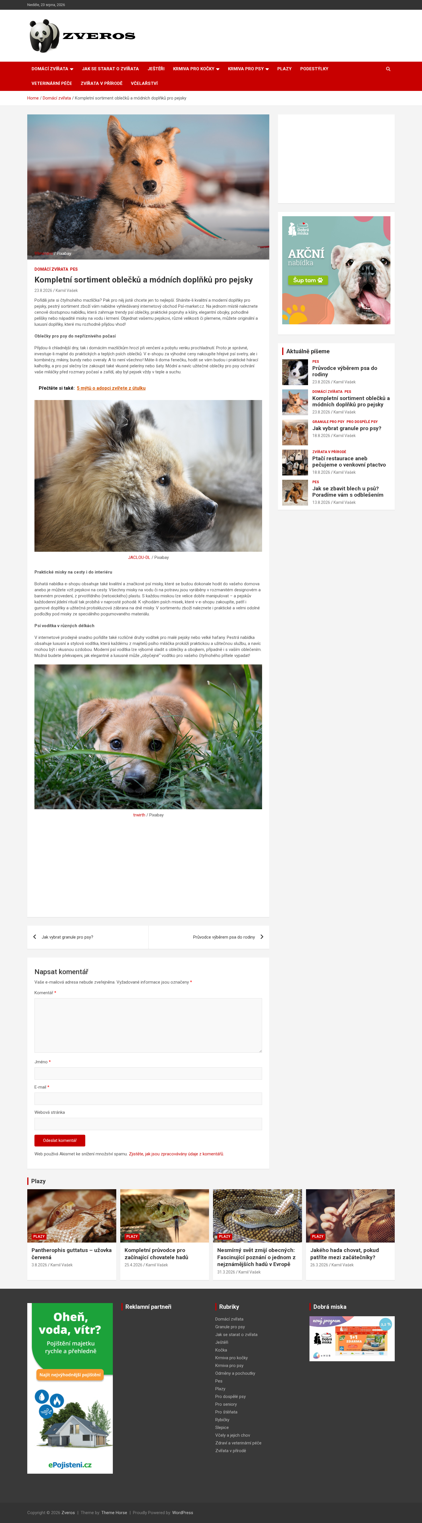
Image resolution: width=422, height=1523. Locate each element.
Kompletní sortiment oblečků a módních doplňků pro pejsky (351, 401)
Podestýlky (314, 68)
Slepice (222, 1427)
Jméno (42, 1061)
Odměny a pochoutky (235, 1373)
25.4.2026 (133, 1265)
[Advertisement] (148, 867)
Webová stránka (49, 1112)
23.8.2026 (43, 290)
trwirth (139, 815)
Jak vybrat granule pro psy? (67, 937)
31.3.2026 (226, 1272)
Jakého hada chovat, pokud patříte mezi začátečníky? (344, 1254)
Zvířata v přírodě (101, 83)
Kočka (221, 1350)
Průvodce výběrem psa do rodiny (224, 937)
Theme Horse (114, 1512)
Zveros (68, 1512)
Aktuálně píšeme (308, 351)
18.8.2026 (321, 435)
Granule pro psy (328, 422)
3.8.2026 (39, 1265)
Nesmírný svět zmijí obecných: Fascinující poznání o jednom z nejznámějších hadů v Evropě (256, 1257)
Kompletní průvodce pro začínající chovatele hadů (156, 1254)
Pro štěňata (226, 1412)
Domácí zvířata (50, 68)
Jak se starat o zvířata (110, 68)
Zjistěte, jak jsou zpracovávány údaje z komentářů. (176, 1154)
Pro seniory (226, 1404)
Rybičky (222, 1419)
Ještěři (156, 68)
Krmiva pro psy (246, 68)
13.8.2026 (321, 502)
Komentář (45, 992)
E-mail (41, 1087)
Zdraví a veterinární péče (238, 1443)
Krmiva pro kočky (193, 68)
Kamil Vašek (67, 290)
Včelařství (144, 83)
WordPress (182, 1512)
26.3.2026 (319, 1265)
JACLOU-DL (139, 557)
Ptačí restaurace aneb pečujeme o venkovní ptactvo (349, 461)
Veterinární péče (52, 83)
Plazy (284, 68)
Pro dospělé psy (362, 422)
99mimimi (43, 253)
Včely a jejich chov (232, 1435)
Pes (74, 269)
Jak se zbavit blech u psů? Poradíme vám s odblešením (348, 491)
